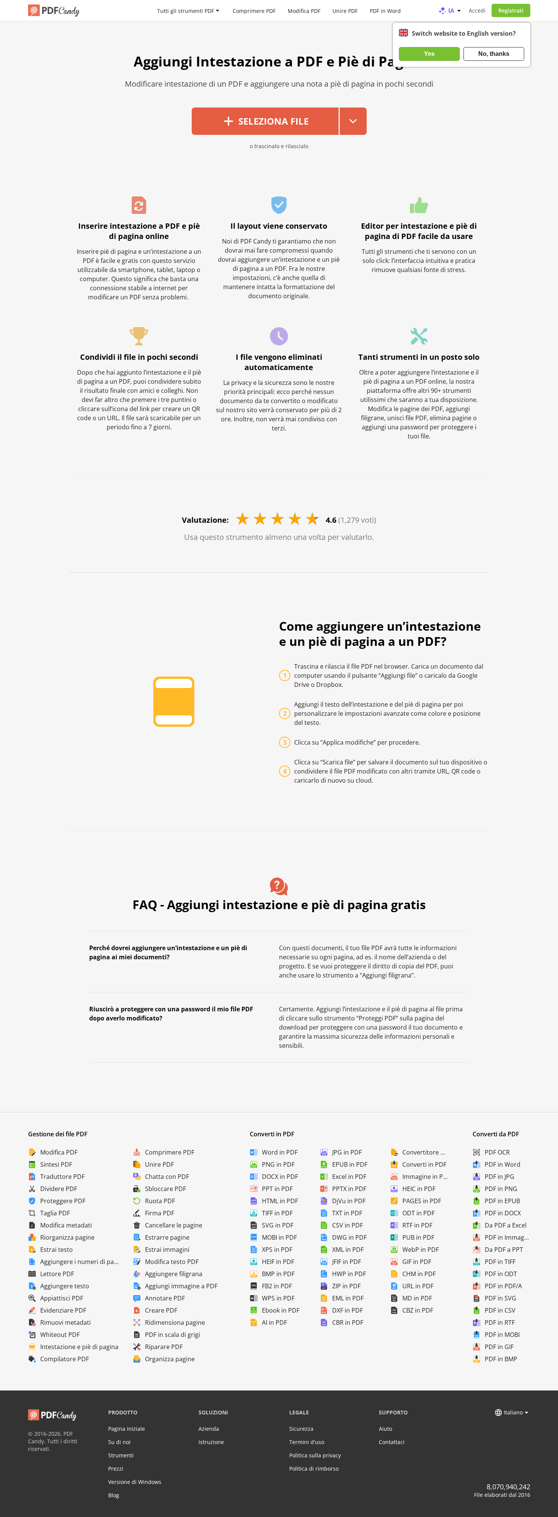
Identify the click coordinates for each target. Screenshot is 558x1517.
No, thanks (493, 54)
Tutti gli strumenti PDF (185, 10)
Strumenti (121, 1455)
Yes (429, 54)
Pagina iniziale (126, 1428)
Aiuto (385, 1428)
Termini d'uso (306, 1442)
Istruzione (211, 1442)
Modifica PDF (304, 10)
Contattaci (392, 1442)
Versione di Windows (134, 1481)
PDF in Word (385, 10)
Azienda (209, 1428)
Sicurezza (301, 1428)
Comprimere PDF (254, 10)
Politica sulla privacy (315, 1455)
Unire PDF (345, 10)
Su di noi (119, 1442)
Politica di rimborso (314, 1468)
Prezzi (115, 1468)
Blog (113, 1495)
